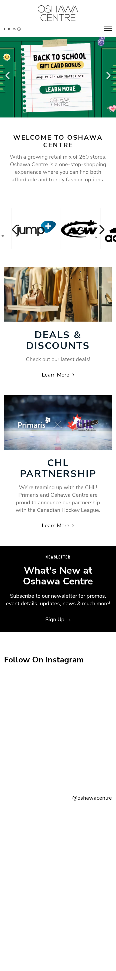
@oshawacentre (92, 798)
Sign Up (55, 619)
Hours (10, 29)
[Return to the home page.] (58, 13)
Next (108, 75)
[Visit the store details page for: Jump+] (36, 228)
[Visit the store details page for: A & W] (80, 228)
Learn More (55, 374)
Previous (8, 75)
